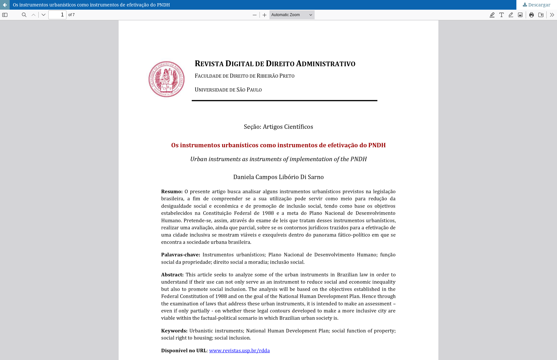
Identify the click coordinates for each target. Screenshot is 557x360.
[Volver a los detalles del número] (5, 5)
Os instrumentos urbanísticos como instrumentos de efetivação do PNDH (91, 5)
